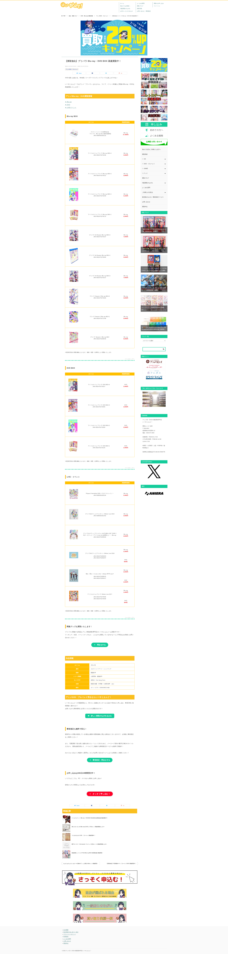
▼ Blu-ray (68, 102)
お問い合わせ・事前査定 (144, 11)
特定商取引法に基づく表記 (70, 932)
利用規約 (65, 936)
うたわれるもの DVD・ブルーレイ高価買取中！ (83, 835)
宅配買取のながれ (125, 8)
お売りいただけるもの (126, 11)
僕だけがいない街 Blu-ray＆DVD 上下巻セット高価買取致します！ (88, 826)
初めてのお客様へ (125, 6)
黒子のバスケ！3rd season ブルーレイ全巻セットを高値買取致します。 (90, 844)
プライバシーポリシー (69, 934)
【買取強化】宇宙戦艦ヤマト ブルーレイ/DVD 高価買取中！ (121, 863)
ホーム (122, 3)
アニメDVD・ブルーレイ (72, 69)
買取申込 (65, 943)
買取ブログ (140, 6)
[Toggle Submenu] (165, 159)
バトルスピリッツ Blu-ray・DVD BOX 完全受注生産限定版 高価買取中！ (90, 818)
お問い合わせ (67, 941)
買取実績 (139, 8)
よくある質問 (140, 3)
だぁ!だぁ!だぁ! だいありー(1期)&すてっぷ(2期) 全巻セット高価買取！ (80, 863)
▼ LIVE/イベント (70, 107)
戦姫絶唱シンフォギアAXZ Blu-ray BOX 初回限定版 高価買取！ (87, 852)
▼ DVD (67, 104)
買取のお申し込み (159, 3)
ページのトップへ (129, 359)
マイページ (157, 6)
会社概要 (65, 930)
